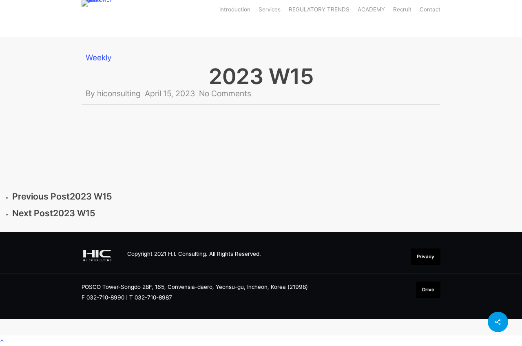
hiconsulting (119, 93)
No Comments (225, 93)
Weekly (99, 57)
